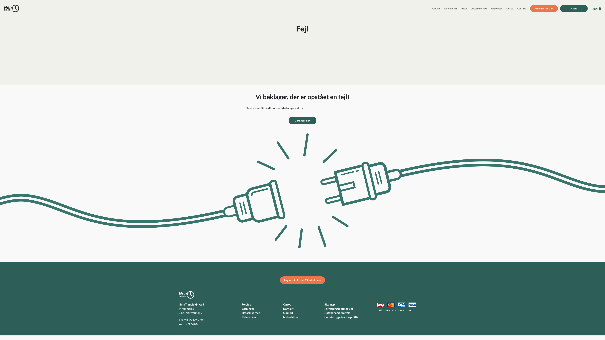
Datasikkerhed (479, 8)
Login (595, 8)
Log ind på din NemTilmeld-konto (302, 280)
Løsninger (248, 308)
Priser (464, 8)
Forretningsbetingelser (338, 308)
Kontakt (521, 8)
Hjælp (574, 8)
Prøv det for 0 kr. (543, 8)
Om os (509, 8)
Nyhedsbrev (291, 317)
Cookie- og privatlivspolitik (341, 317)
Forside (436, 8)
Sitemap (329, 304)
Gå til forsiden (302, 120)
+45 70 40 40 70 (193, 319)
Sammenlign (450, 8)
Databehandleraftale (337, 312)
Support (288, 312)
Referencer (496, 8)
